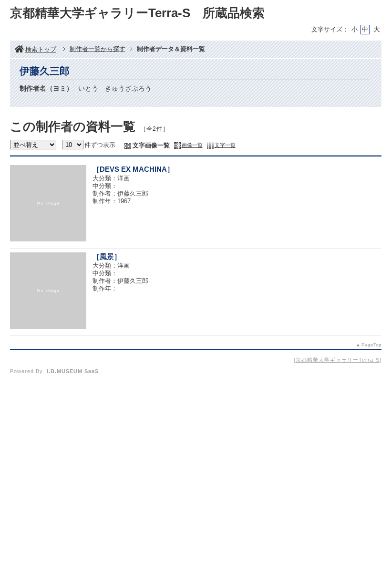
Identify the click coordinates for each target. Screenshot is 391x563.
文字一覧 (225, 145)
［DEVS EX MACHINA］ (133, 169)
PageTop (371, 344)
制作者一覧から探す (97, 48)
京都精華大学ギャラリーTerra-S (338, 360)
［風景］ (107, 256)
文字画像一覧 (151, 145)
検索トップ (40, 49)
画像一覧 (192, 145)
